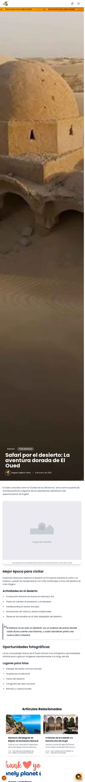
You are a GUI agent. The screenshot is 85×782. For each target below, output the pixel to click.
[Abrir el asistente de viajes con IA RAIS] (78, 777)
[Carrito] (72, 3)
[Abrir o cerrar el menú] (78, 3)
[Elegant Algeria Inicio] (6, 3)
